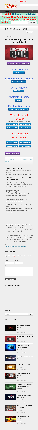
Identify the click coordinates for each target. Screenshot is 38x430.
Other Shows (21, 246)
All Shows (15, 246)
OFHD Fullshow (18, 91)
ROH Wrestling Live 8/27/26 (25, 336)
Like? (30, 32)
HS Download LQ (25, 128)
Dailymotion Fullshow (18, 82)
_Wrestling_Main (9, 246)
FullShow (18, 100)
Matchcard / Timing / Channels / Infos (18, 63)
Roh (25, 246)
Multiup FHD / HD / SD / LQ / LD (19, 109)
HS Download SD (12, 128)
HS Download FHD (12, 124)
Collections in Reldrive (24, 14)
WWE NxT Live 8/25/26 (23, 365)
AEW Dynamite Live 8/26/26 (25, 356)
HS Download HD (25, 124)
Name (6, 260)
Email (16, 260)
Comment (7, 266)
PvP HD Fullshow (19, 73)
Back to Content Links (12, 153)
